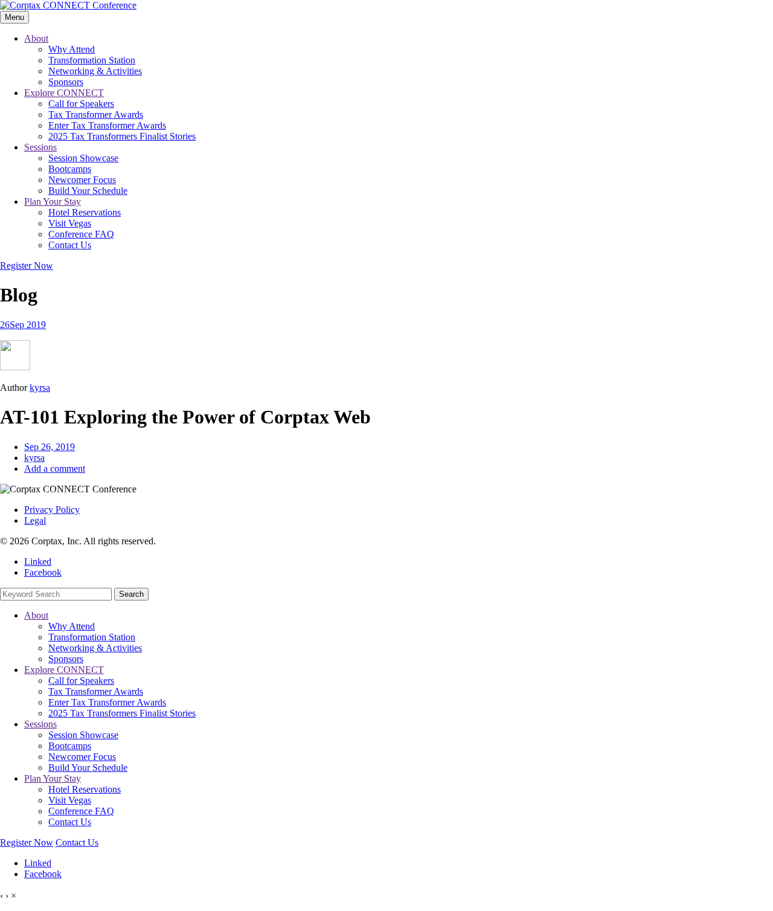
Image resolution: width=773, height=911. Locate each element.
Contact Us (69, 245)
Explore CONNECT (64, 93)
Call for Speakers (81, 103)
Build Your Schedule (87, 190)
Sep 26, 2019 (49, 447)
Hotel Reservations (84, 212)
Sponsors (65, 82)
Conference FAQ (81, 234)
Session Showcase (83, 158)
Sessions (40, 147)
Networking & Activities (95, 71)
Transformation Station (91, 60)
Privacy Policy (52, 509)
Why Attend (71, 49)
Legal (35, 520)
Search (131, 594)
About (36, 38)
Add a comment (54, 468)
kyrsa (40, 387)
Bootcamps (69, 169)
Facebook (43, 572)
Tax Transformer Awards (95, 114)
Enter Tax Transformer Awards (107, 125)
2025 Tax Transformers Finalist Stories (122, 136)
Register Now (26, 265)
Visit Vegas (69, 223)
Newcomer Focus (82, 180)
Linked (37, 561)
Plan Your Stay (52, 201)
